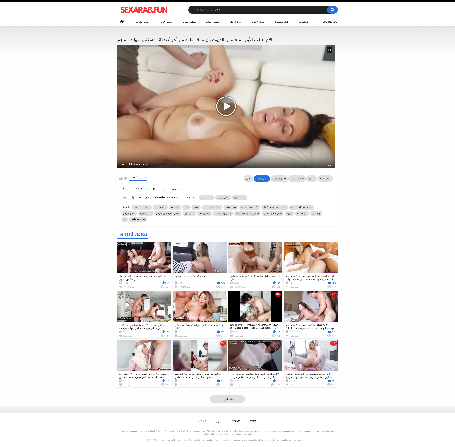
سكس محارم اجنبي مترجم (168, 213)
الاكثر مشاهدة (282, 21)
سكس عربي (165, 21)
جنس (186, 207)
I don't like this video (125, 178)
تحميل (248, 178)
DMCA (252, 421)
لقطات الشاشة (297, 178)
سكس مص (189, 213)
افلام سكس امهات (142, 207)
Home (121, 21)
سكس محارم (239, 197)
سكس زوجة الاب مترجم (301, 207)
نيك (124, 219)
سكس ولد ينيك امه (223, 213)
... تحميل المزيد (227, 399)
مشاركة (311, 178)
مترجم (289, 213)
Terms (236, 421)
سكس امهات (189, 21)
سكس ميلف (204, 213)
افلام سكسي (160, 207)
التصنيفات (304, 21)
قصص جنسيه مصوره (272, 213)
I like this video (121, 178)
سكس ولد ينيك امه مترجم (247, 213)
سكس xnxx (230, 207)
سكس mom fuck (212, 207)
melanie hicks (138, 219)
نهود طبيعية (302, 213)
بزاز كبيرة (175, 207)
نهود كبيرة (316, 213)
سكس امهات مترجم (250, 207)
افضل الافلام (258, 21)
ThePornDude (328, 21)
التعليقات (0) (325, 178)
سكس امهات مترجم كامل (274, 207)
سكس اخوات (213, 21)
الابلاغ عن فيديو (279, 178)
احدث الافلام (235, 21)
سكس (196, 207)
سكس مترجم (142, 21)
